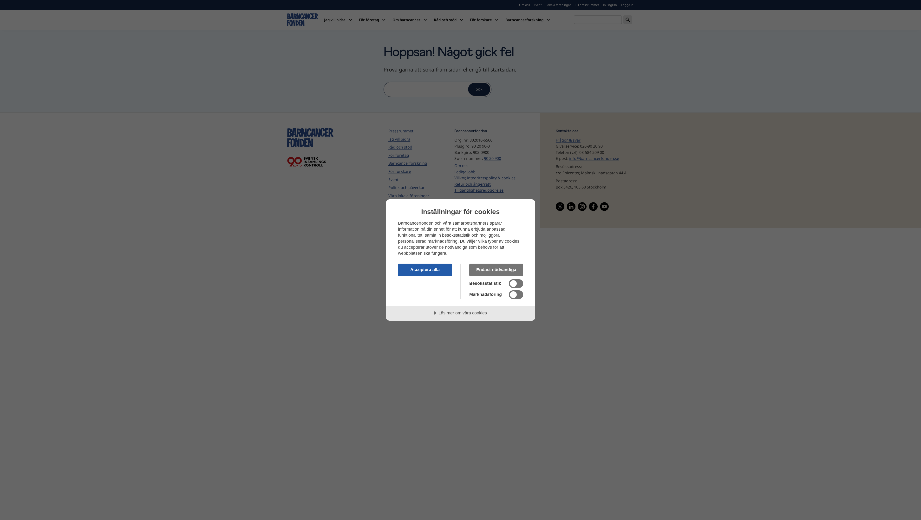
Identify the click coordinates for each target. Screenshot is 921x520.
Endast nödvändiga (496, 269)
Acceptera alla (425, 269)
